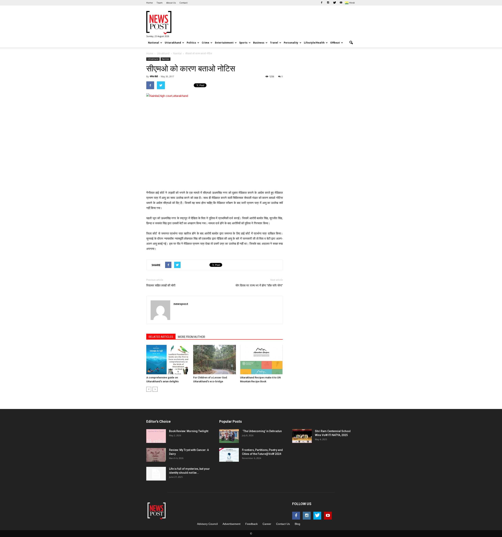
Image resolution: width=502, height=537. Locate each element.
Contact (183, 2)
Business (258, 42)
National (153, 42)
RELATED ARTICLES (161, 336)
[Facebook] (322, 2)
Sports (243, 42)
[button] (351, 42)
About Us (171, 2)
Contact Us (283, 523)
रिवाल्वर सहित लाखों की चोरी (160, 285)
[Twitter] (334, 2)
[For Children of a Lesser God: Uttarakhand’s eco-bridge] (214, 359)
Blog (297, 523)
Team (159, 2)
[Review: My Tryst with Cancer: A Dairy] (156, 455)
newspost (181, 304)
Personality (291, 42)
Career (267, 523)
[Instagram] (328, 2)
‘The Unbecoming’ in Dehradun (262, 431)
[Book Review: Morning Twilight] (156, 436)
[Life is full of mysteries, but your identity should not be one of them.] (156, 474)
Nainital (165, 59)
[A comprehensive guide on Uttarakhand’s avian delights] (167, 359)
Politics (191, 42)
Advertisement (231, 523)
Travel (274, 42)
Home (149, 2)
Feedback (251, 523)
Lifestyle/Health (314, 42)
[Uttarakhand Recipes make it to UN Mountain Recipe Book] (261, 359)
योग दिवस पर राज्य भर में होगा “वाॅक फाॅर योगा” (259, 285)
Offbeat (335, 42)
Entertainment (224, 42)
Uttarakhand (173, 42)
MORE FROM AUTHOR (191, 336)
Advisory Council (207, 523)
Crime (205, 42)
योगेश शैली (154, 76)
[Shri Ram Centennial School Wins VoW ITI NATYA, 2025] (302, 436)
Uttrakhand (152, 59)
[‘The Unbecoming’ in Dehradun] (229, 436)
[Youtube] (341, 2)
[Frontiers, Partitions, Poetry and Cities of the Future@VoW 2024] (229, 455)
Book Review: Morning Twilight (188, 431)
